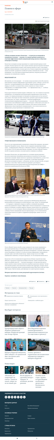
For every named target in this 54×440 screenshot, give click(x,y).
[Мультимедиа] (17, 438)
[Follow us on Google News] (21, 397)
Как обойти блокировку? (33, 405)
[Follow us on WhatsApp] (18, 397)
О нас (6, 405)
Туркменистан (31, 428)
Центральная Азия (9, 418)
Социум (29, 416)
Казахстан (7, 428)
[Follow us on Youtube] (6, 397)
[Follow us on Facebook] (12, 397)
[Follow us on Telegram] (15, 397)
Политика (8, 5)
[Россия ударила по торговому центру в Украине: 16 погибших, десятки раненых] (27, 370)
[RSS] (24, 397)
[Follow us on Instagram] (9, 397)
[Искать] (37, 438)
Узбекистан (30, 431)
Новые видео (10, 364)
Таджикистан (8, 433)
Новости (7, 416)
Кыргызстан (7, 431)
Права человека (31, 418)
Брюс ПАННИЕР (8, 12)
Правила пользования (33, 408)
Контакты (7, 408)
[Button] (46, 17)
